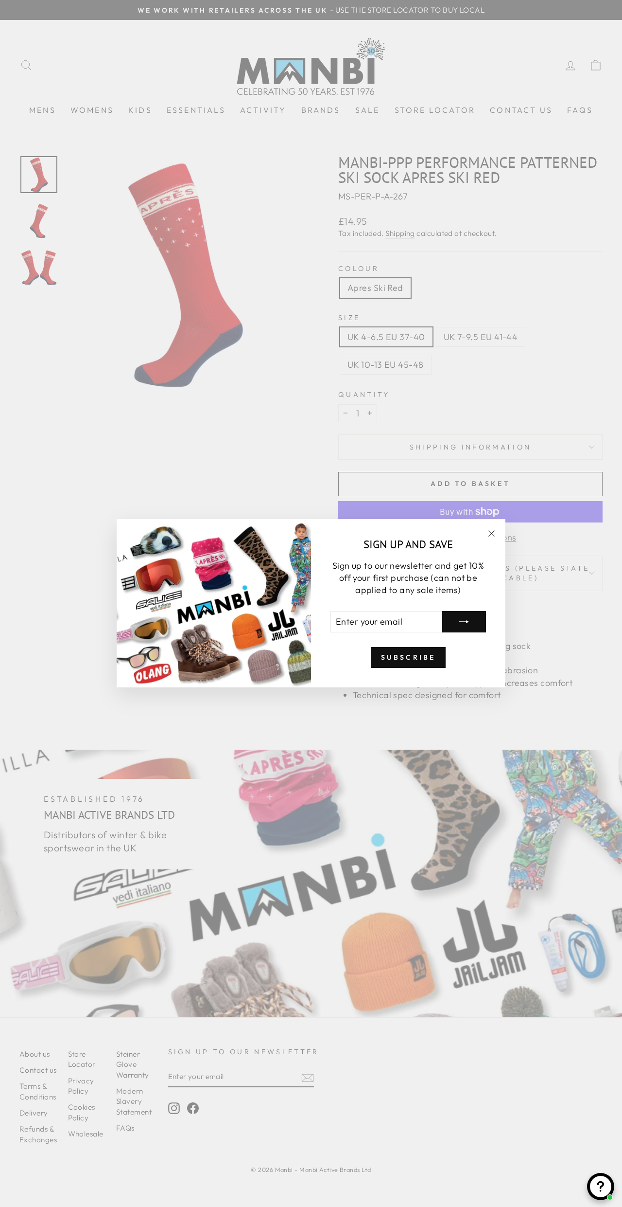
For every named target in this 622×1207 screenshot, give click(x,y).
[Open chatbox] (600, 1186)
